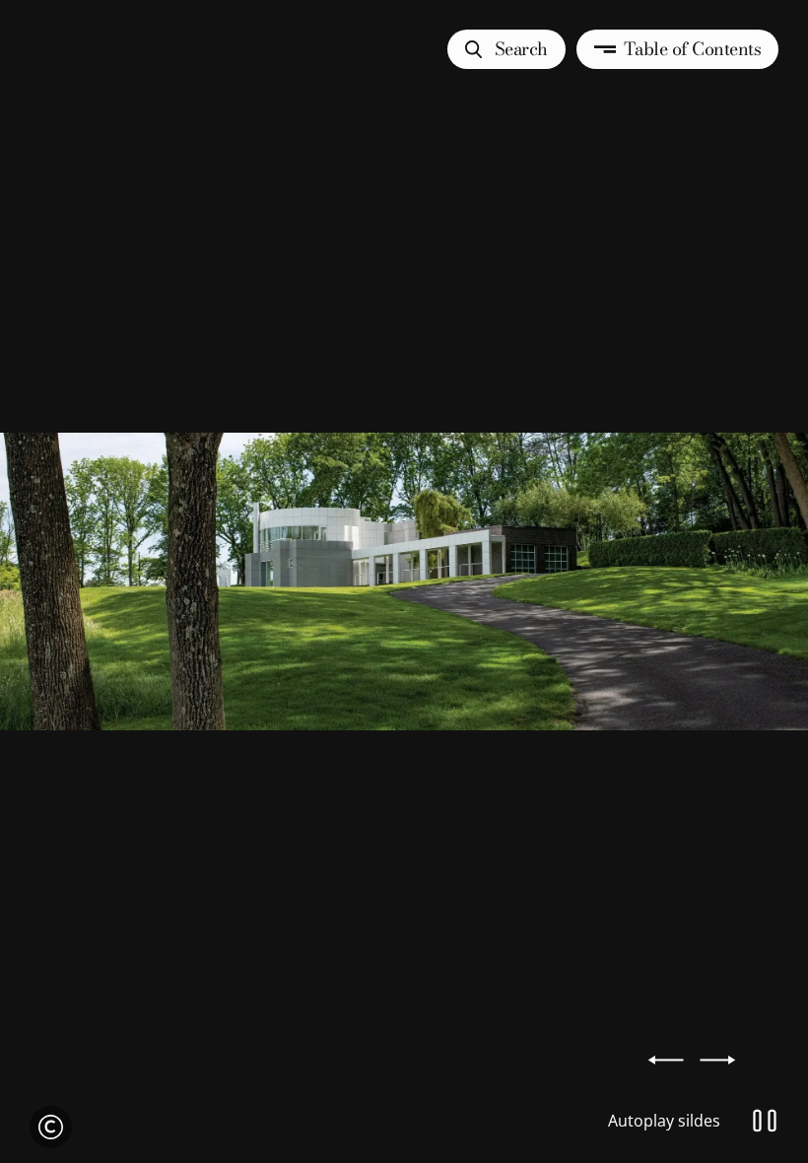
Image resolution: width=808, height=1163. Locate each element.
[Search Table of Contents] (404, 581)
